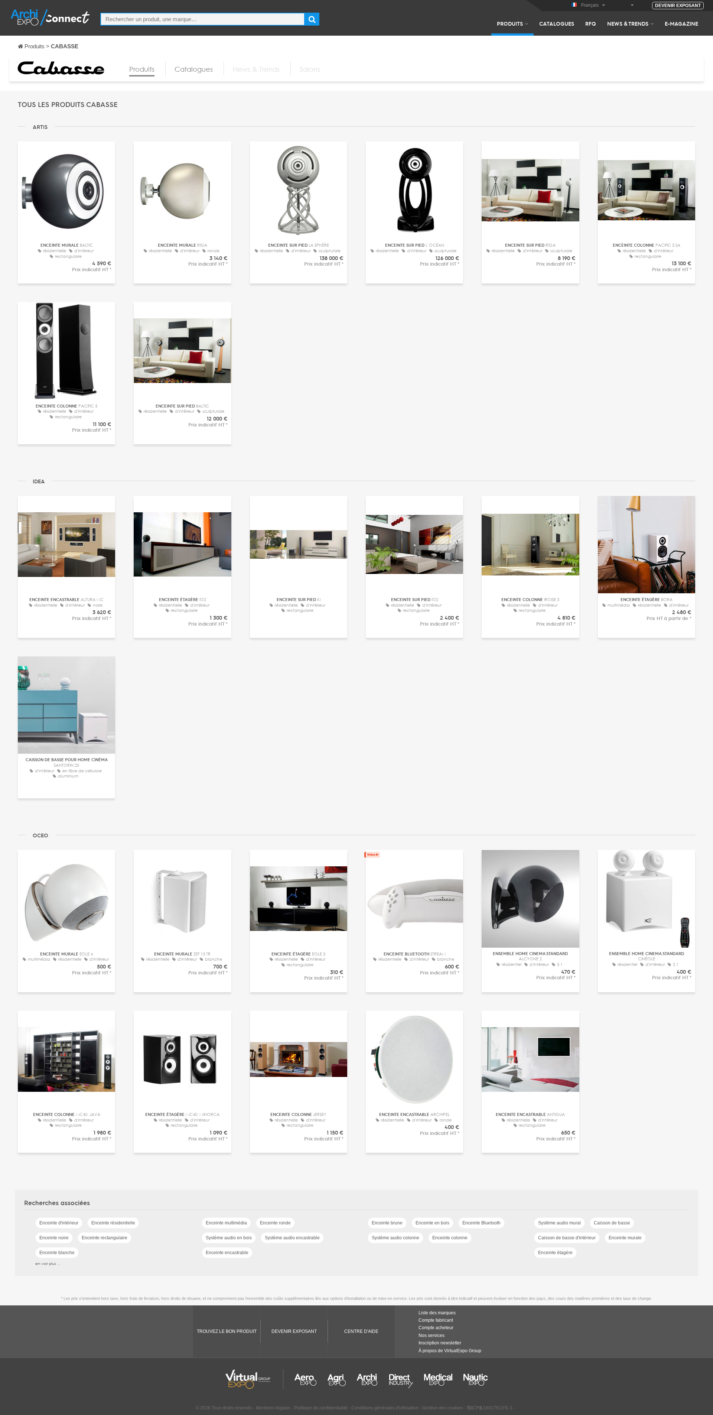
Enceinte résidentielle (113, 1223)
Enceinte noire (54, 1237)
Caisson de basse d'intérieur (567, 1237)
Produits (510, 23)
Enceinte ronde (275, 1223)
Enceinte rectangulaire (104, 1237)
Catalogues (556, 23)
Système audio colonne (395, 1237)
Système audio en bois (229, 1237)
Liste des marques (437, 1312)
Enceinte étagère (555, 1252)
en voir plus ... (48, 1263)
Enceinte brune (387, 1223)
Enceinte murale (625, 1237)
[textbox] (202, 19)
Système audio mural (559, 1223)
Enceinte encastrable (227, 1252)
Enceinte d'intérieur (58, 1223)
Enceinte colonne (450, 1237)
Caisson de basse (612, 1223)
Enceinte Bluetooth (481, 1223)
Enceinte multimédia (226, 1223)
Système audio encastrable (292, 1237)
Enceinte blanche (57, 1252)
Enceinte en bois (432, 1223)
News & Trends (627, 23)
